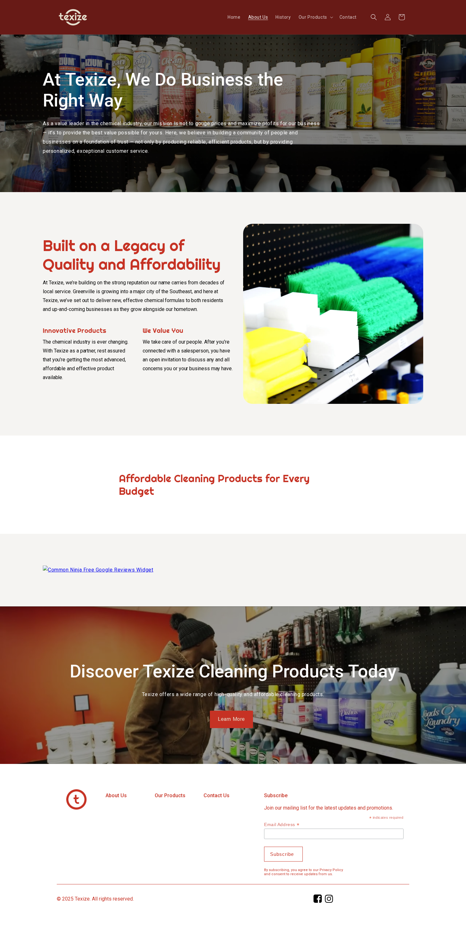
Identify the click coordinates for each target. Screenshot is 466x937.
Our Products (170, 795)
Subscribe (276, 795)
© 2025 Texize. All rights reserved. (95, 899)
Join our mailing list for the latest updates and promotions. (328, 808)
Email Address (281, 825)
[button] (315, 17)
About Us (116, 795)
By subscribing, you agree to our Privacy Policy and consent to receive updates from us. (303, 872)
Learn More (231, 719)
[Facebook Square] (318, 900)
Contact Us (217, 795)
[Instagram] (329, 900)
